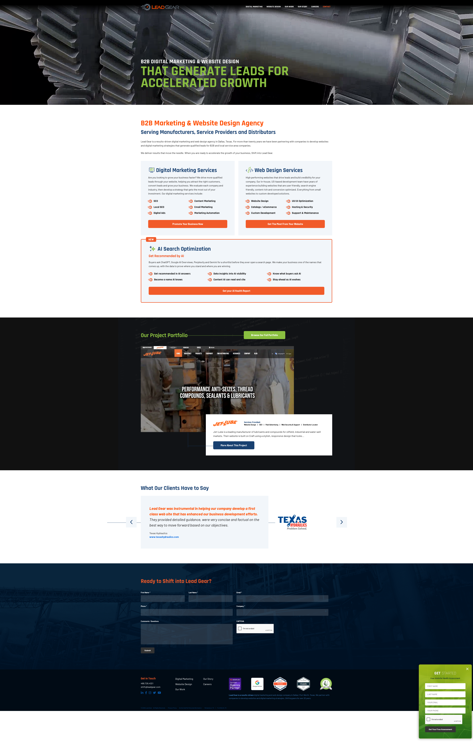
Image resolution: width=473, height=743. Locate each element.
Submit (147, 650)
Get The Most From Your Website (285, 223)
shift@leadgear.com (150, 687)
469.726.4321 (147, 683)
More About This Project (234, 445)
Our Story (208, 678)
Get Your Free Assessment (440, 729)
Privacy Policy (172, 708)
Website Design (183, 684)
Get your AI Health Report (236, 290)
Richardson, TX (209, 708)
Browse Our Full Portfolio (264, 335)
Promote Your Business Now (187, 223)
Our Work (180, 689)
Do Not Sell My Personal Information (190, 708)
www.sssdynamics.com (162, 536)
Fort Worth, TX (221, 708)
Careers (207, 684)
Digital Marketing (184, 678)
